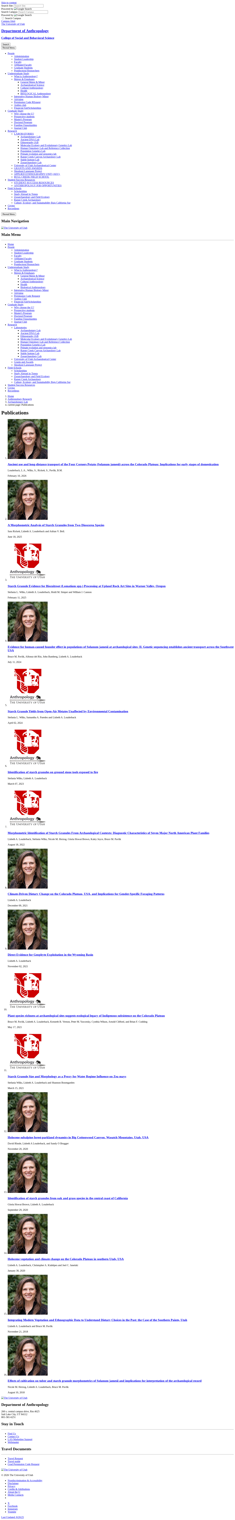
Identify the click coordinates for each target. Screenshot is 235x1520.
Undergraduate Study (18, 73)
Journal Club (20, 128)
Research (12, 131)
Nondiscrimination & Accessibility (25, 1480)
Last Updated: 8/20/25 (12, 1517)
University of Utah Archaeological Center (35, 165)
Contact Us (13, 1436)
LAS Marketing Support (20, 1439)
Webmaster (13, 1442)
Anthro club (20, 105)
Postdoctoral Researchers (26, 70)
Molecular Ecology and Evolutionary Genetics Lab (46, 145)
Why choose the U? (24, 113)
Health (23, 90)
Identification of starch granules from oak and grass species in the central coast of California (68, 1198)
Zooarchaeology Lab (31, 162)
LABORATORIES (24, 133)
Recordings (13, 208)
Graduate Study (16, 110)
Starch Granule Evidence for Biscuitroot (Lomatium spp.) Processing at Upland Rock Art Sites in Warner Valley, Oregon (87, 586)
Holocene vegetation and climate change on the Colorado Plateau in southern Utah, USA (66, 1259)
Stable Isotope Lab (29, 159)
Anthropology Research (20, 399)
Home (11, 244)
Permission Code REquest (27, 102)
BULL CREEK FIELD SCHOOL (31, 177)
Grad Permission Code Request (23, 1464)
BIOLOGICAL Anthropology (35, 93)
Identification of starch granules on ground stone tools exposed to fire (53, 772)
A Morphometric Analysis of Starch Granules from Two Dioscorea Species (56, 525)
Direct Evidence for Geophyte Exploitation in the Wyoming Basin (50, 954)
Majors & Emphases (24, 79)
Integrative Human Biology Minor (31, 96)
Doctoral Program (23, 122)
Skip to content (8, 2)
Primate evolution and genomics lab (38, 154)
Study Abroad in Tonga (26, 194)
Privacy (11, 1486)
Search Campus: (9, 12)
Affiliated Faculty (23, 65)
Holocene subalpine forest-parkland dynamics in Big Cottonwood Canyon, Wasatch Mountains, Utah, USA (78, 1137)
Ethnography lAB (29, 142)
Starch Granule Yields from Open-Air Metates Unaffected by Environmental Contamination (68, 711)
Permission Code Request (27, 296)
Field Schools (14, 188)
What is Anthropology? (26, 76)
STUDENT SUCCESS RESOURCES (34, 182)
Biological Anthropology (33, 287)
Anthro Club (20, 298)
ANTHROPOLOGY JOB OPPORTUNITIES (38, 185)
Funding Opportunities (25, 125)
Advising (18, 99)
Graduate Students (23, 67)
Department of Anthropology (25, 31)
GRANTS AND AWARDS (28, 168)
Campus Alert (8, 21)
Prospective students (24, 116)
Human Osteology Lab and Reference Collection (45, 148)
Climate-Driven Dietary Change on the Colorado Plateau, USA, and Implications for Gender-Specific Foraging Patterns (86, 894)
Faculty (18, 62)
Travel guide (14, 1461)
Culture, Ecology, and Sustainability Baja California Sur (42, 202)
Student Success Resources (21, 179)
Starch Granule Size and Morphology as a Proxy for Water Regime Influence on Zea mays (67, 1076)
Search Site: (7, 5)
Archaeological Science (32, 85)
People (11, 53)
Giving (11, 205)
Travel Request (15, 1458)
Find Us (12, 1433)
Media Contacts (16, 1495)
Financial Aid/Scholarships (27, 108)
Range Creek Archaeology (27, 200)
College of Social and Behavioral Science (27, 38)
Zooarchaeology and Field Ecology (32, 197)
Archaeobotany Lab (30, 136)
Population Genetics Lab (32, 151)
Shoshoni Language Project (28, 171)
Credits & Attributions (19, 1489)
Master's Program (23, 119)
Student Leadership (24, 59)
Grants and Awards (23, 362)
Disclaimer (13, 1483)
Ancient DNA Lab (29, 139)
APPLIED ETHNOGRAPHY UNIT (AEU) (37, 174)
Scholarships (20, 191)
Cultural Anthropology (31, 87)
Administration (21, 56)
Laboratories (20, 327)
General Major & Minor (32, 82)
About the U (14, 1492)
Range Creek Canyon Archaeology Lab (40, 156)
